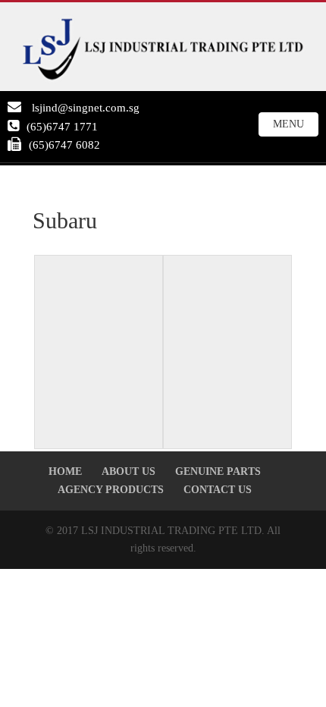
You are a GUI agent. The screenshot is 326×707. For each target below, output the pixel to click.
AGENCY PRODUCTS (111, 489)
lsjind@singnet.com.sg (84, 108)
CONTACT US (217, 489)
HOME (65, 471)
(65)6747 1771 (62, 127)
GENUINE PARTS (218, 471)
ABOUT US (128, 471)
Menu (288, 124)
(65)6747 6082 (64, 145)
